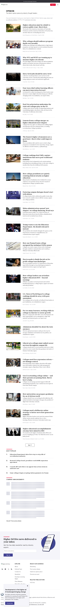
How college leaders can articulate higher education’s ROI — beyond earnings (36, 277)
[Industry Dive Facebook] (5, 569)
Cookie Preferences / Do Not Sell (35, 604)
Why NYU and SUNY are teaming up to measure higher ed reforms (37, 58)
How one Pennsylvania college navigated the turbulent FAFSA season (37, 244)
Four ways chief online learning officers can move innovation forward (38, 89)
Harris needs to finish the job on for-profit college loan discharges (36, 260)
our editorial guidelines (11, 20)
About (16, 566)
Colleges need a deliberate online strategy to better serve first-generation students (38, 412)
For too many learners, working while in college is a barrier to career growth (38, 311)
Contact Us (18, 571)
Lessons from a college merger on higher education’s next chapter (36, 121)
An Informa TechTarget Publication (30, 1)
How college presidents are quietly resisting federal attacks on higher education (36, 176)
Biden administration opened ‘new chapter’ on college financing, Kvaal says (38, 209)
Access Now (10, 603)
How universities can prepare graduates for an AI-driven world (38, 395)
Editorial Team (18, 569)
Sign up (53, 4)
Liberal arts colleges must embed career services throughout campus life (38, 344)
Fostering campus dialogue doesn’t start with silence (38, 193)
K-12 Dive (32, 582)
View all (8, 520)
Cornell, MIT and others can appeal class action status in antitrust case (28, 467)
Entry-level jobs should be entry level (37, 74)
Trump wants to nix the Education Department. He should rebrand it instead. (36, 227)
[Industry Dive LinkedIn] (2, 569)
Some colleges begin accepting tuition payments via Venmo (29, 473)
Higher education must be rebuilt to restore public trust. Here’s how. (36, 26)
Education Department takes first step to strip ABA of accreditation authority (27, 455)
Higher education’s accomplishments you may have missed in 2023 (37, 430)
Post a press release (16, 520)
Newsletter (17, 574)
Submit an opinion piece (36, 571)
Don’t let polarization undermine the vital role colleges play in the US (37, 105)
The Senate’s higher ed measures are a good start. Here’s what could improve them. (37, 139)
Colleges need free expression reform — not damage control (38, 360)
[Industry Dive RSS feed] (11, 569)
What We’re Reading (20, 584)
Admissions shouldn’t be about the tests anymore (38, 328)
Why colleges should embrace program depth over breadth (38, 42)
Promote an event (34, 574)
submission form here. (30, 20)
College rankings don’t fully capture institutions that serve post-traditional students (37, 157)
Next (29, 445)
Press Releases (18, 581)
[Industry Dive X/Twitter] (8, 569)
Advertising (33, 566)
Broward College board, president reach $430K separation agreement (29, 461)
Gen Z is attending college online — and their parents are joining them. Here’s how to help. (38, 378)
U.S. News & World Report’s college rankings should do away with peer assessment (36, 296)
